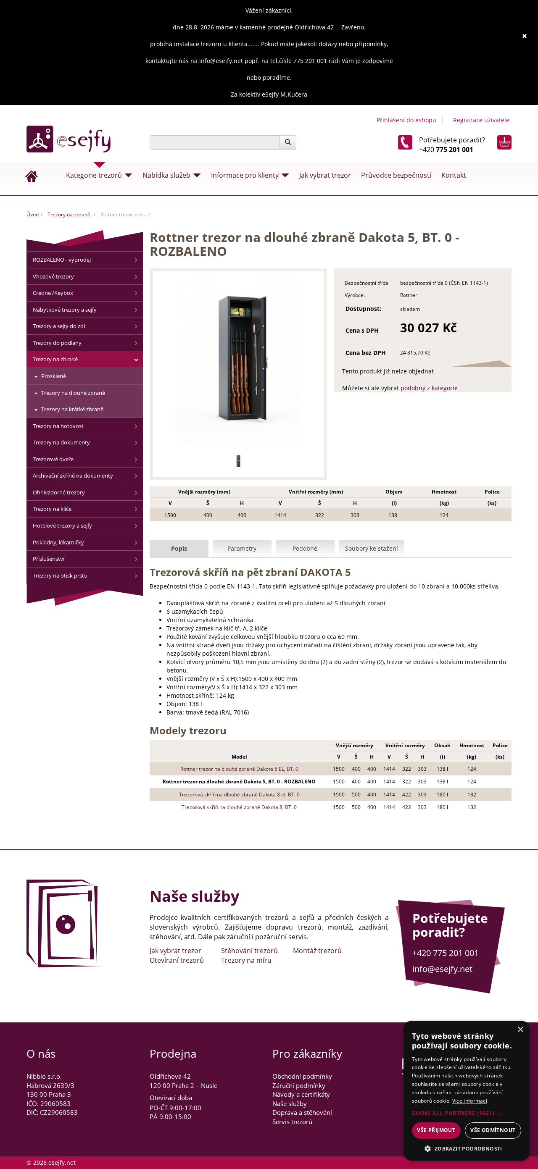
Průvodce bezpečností (396, 175)
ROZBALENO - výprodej (62, 259)
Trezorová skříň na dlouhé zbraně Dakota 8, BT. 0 (239, 807)
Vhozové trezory (53, 276)
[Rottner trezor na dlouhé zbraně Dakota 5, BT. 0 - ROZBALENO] (238, 361)
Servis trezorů (292, 1121)
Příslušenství (48, 558)
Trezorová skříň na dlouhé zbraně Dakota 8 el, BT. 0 (239, 794)
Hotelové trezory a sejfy (62, 525)
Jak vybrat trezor (325, 175)
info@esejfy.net (442, 969)
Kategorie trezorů (94, 175)
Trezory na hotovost (58, 426)
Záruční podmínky (298, 1085)
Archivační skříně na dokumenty (73, 475)
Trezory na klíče (52, 508)
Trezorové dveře (53, 459)
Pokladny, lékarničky (58, 542)
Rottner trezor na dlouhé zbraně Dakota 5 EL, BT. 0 (239, 768)
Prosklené (53, 376)
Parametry (241, 548)
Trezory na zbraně (69, 214)
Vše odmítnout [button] (492, 1130)
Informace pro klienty (245, 175)
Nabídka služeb (166, 175)
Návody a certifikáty (301, 1094)
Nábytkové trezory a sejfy (65, 309)
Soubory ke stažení (371, 548)
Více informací (469, 1100)
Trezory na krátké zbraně (72, 409)
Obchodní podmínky (302, 1076)
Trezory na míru (246, 960)
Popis (179, 548)
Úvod (32, 214)
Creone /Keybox (53, 293)
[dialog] (467, 1091)
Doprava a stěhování (302, 1112)
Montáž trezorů (317, 950)
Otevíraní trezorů (177, 960)
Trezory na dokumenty (61, 442)
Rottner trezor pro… (123, 214)
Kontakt (453, 175)
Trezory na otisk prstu (60, 575)
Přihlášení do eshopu (406, 120)
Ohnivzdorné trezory (59, 492)
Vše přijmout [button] (436, 1130)
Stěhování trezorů (249, 950)
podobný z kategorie (429, 388)
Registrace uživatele (481, 120)
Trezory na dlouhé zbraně (73, 393)
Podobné (305, 548)
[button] (466, 1113)
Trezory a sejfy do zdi (59, 326)
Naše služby (289, 1103)
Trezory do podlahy (57, 343)
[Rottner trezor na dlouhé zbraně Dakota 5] (238, 461)
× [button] (520, 1030)
